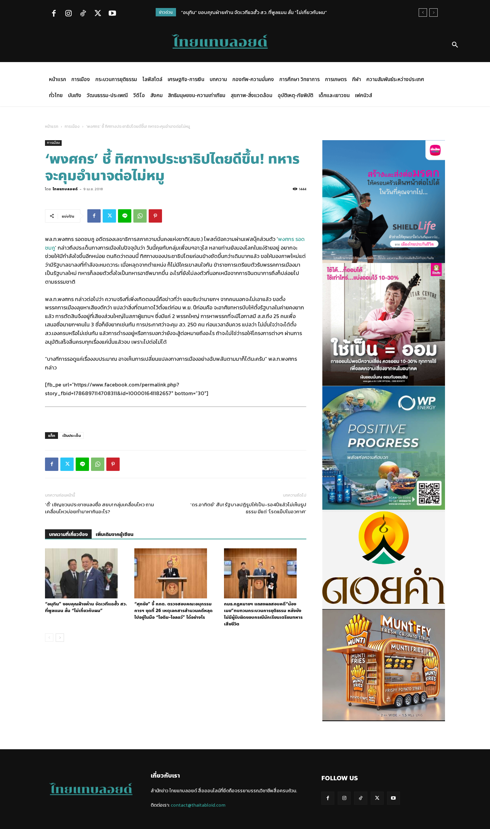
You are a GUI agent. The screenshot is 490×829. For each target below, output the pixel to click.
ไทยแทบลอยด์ (65, 189)
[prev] (423, 12)
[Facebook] (53, 14)
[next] (433, 12)
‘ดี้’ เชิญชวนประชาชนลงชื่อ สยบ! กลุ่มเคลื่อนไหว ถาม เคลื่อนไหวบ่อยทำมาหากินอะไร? (99, 508)
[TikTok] (83, 14)
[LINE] (124, 216)
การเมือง (72, 126)
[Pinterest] (155, 216)
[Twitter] (97, 14)
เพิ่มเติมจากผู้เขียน (114, 534)
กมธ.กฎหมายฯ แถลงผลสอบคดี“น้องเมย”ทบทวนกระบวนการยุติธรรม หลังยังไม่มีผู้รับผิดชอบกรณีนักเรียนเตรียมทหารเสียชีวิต (263, 614)
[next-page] (60, 637)
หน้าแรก (51, 126)
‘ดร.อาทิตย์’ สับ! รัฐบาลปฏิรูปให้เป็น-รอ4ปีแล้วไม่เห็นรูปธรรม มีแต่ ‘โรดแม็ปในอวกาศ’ (248, 508)
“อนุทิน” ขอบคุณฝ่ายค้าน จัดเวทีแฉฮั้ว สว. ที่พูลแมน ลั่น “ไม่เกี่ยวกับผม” (254, 12)
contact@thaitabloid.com (198, 805)
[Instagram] (68, 14)
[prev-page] (49, 637)
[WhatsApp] (140, 216)
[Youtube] (112, 14)
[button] (455, 45)
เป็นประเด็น (71, 435)
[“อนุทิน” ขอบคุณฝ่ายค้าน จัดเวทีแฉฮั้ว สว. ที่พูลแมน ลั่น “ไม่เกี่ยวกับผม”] (86, 573)
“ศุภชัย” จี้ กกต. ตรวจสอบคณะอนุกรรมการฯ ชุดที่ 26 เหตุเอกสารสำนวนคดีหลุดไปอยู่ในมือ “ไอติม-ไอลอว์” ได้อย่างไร (173, 611)
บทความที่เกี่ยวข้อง (68, 534)
